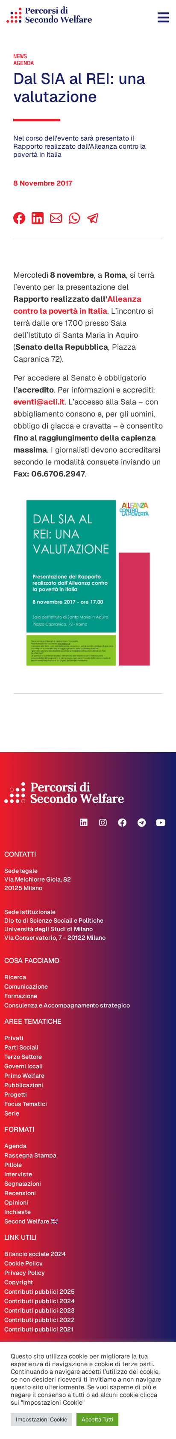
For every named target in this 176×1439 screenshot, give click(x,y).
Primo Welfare (24, 1075)
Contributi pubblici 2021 (38, 1329)
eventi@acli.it (39, 402)
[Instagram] (102, 822)
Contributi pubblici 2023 (39, 1310)
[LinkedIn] (38, 222)
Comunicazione (26, 986)
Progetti (15, 1094)
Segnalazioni (22, 1183)
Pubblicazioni (23, 1085)
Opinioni (16, 1202)
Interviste (18, 1174)
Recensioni (20, 1193)
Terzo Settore (23, 1057)
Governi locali (23, 1066)
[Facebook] (19, 222)
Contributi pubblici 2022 (39, 1320)
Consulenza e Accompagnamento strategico (67, 1005)
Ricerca (15, 977)
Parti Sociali (21, 1047)
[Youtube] (160, 822)
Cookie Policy (23, 1263)
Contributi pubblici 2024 (39, 1301)
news (20, 56)
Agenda (23, 63)
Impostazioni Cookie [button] (41, 1419)
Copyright (18, 1282)
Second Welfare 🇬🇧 (31, 1221)
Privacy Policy (24, 1273)
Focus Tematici (25, 1104)
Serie (11, 1113)
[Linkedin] (83, 822)
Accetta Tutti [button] (97, 1419)
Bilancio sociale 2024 (35, 1254)
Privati (13, 1038)
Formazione (20, 996)
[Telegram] (141, 822)
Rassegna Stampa (30, 1155)
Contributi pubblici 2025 (39, 1291)
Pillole (13, 1165)
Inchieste (17, 1212)
